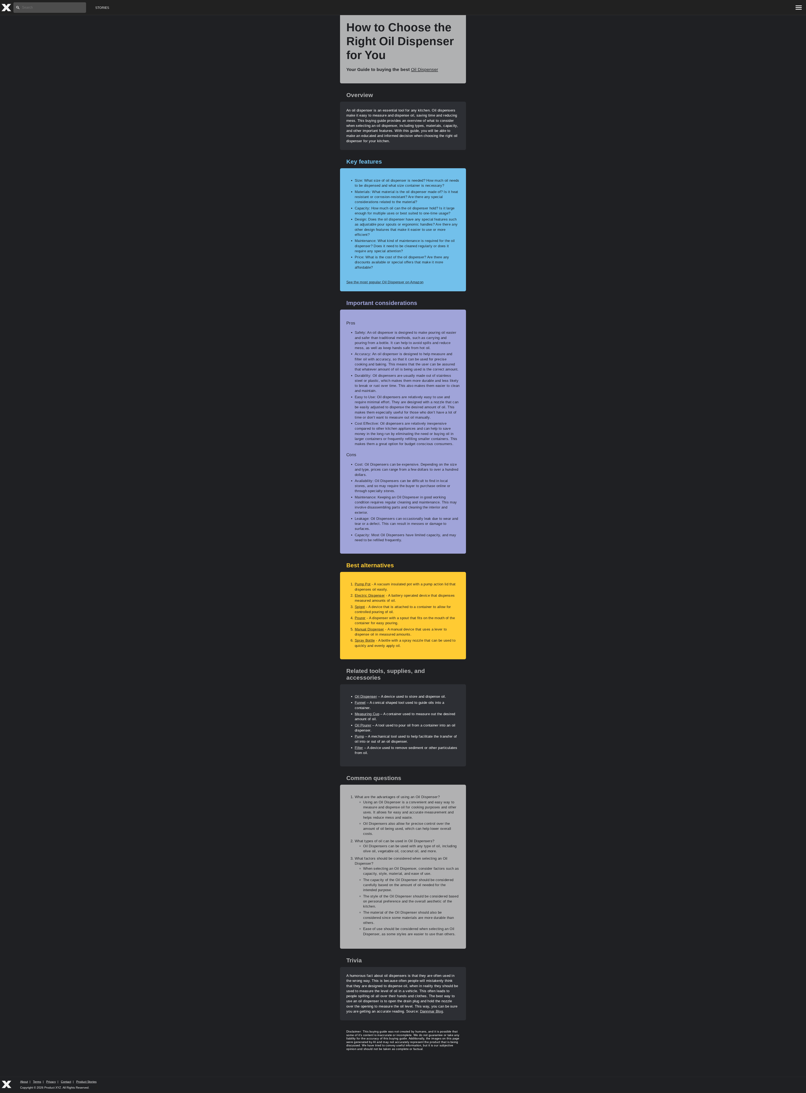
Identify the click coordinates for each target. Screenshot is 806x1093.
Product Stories (86, 1081)
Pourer (360, 618)
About (24, 1081)
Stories (102, 7)
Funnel (360, 703)
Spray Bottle (365, 640)
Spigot (360, 607)
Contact (66, 1081)
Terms (37, 1081)
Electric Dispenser (370, 596)
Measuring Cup (367, 714)
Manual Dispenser (369, 629)
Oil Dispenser (424, 69)
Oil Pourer (363, 725)
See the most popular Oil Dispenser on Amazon (384, 282)
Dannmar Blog (431, 1011)
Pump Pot (362, 584)
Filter (359, 748)
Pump (359, 736)
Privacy (51, 1081)
